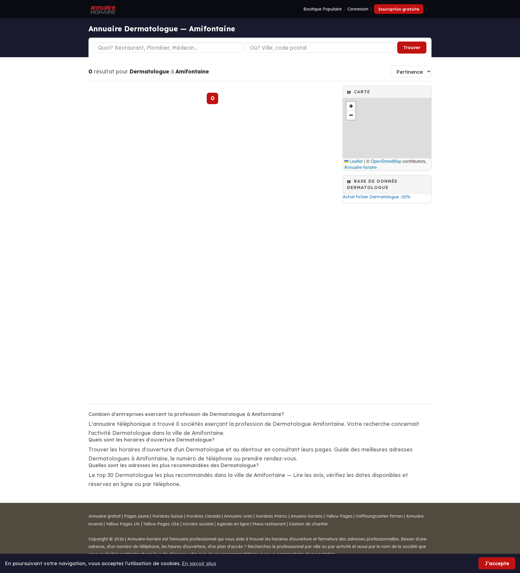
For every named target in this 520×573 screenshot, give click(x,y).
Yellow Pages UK (123, 524)
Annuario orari (238, 516)
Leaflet (355, 161)
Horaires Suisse (167, 516)
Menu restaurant (269, 524)
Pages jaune (136, 516)
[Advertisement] (387, 302)
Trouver (411, 47)
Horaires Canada (203, 516)
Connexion (357, 9)
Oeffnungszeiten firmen (379, 516)
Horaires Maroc (271, 516)
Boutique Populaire (322, 9)
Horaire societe (198, 524)
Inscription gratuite (398, 9)
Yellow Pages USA (161, 524)
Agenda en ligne (233, 524)
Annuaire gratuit (104, 516)
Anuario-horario (307, 516)
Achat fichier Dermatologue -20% (376, 197)
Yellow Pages (339, 516)
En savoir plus (199, 563)
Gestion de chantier (308, 524)
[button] (350, 106)
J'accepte (496, 563)
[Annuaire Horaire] (102, 9)
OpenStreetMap (386, 161)
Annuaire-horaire (360, 167)
